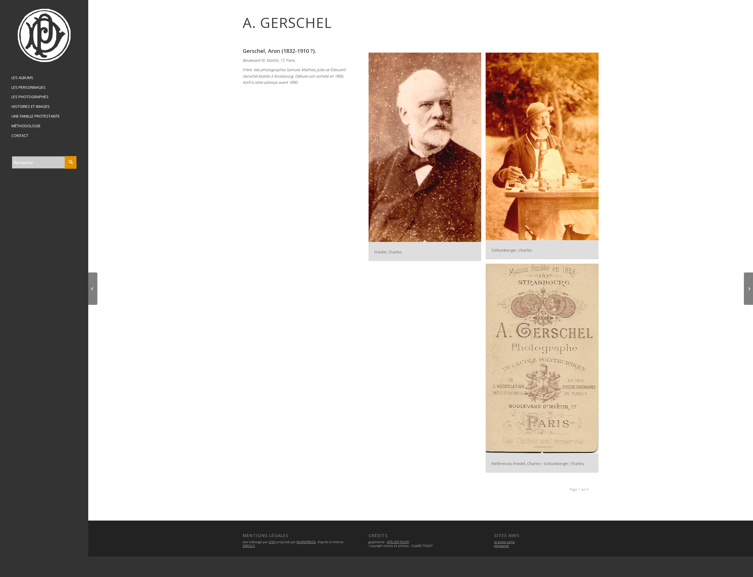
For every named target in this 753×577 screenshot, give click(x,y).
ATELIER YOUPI (398, 542)
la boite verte (504, 542)
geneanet (501, 546)
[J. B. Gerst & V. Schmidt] (92, 288)
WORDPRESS (306, 542)
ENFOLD (249, 546)
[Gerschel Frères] (748, 288)
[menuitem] (44, 78)
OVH (272, 542)
